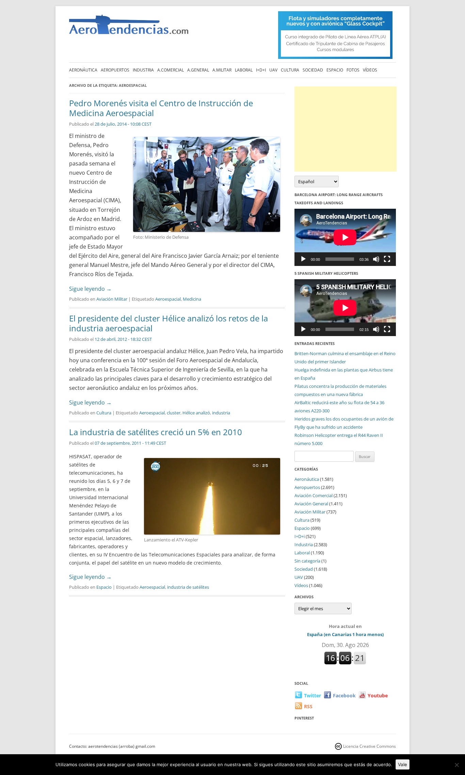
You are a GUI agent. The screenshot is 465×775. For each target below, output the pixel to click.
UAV (273, 70)
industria (221, 413)
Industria (143, 70)
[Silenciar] (376, 259)
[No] (456, 764)
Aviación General (311, 504)
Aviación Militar (111, 299)
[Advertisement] (345, 129)
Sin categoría (307, 561)
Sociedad (313, 70)
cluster (173, 413)
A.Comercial (170, 70)
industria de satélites (188, 587)
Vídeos (370, 70)
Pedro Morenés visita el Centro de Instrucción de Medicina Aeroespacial (161, 107)
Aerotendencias (128, 27)
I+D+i (261, 70)
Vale (402, 764)
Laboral (244, 70)
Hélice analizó (196, 413)
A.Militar (221, 70)
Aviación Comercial (313, 495)
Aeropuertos (115, 70)
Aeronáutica (83, 70)
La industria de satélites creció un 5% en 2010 (155, 432)
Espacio (334, 70)
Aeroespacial (168, 299)
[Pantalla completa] (387, 259)
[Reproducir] (303, 259)
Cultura (290, 70)
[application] (345, 237)
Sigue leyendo (90, 288)
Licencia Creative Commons (369, 746)
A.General (198, 70)
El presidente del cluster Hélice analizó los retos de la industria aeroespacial (168, 323)
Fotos (353, 70)
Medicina (192, 299)
